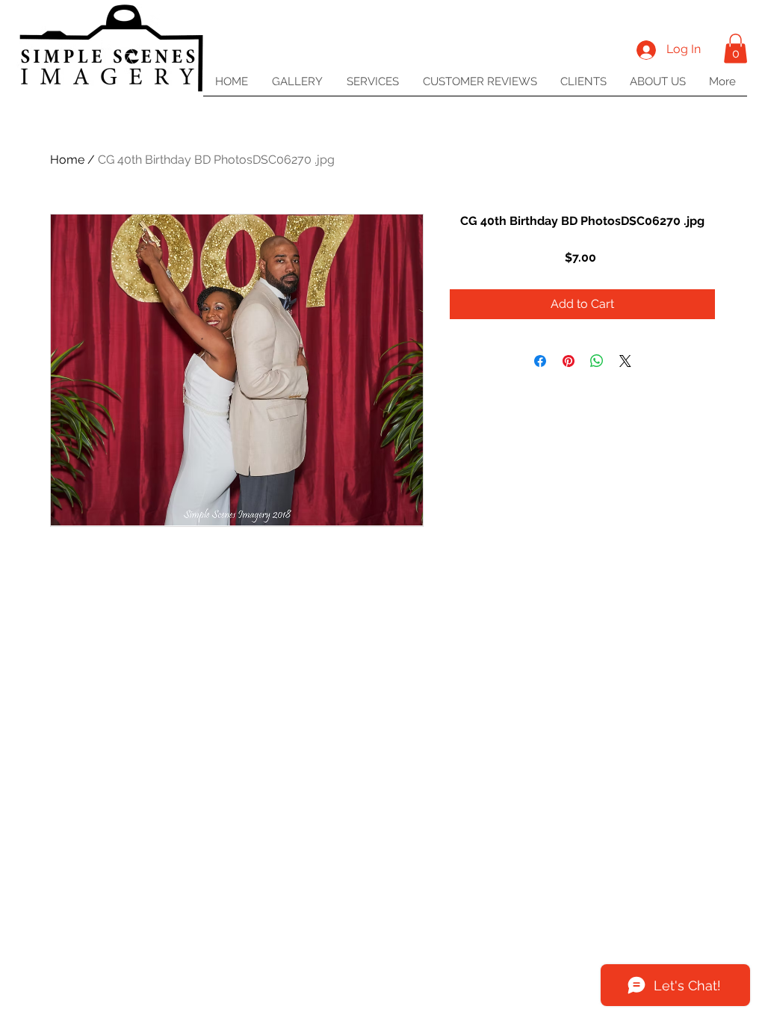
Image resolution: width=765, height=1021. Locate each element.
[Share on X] (625, 361)
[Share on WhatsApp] (597, 361)
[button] (735, 48)
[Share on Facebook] (540, 361)
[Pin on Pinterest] (568, 361)
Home (67, 159)
